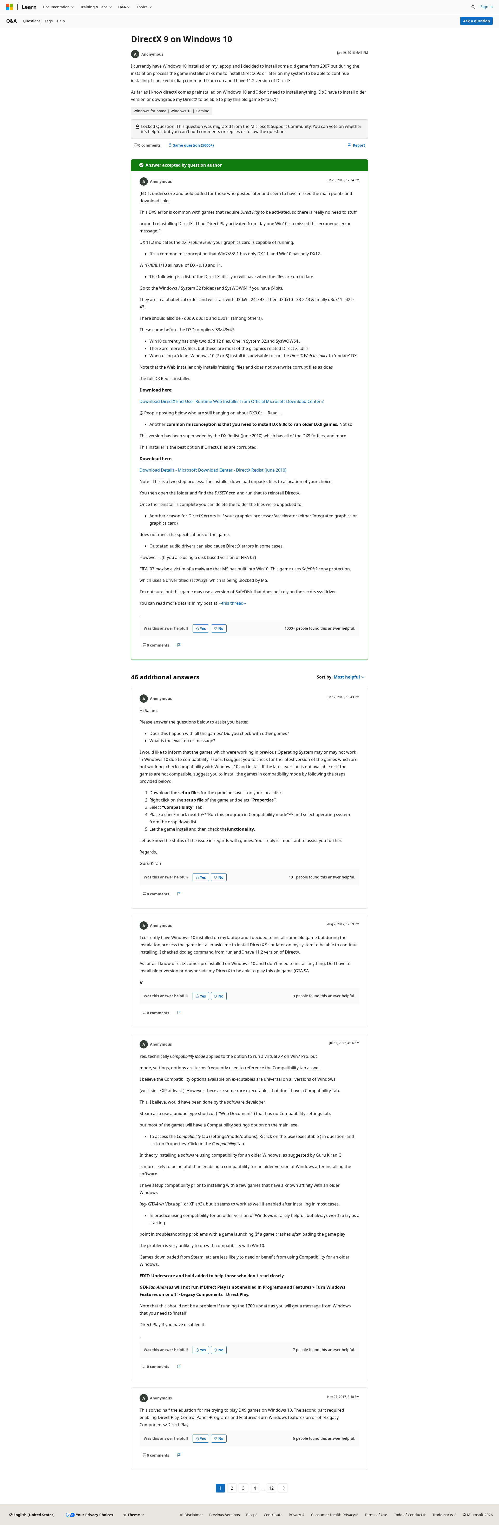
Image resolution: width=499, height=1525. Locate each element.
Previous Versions (224, 1514)
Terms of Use (376, 1514)
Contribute (273, 1514)
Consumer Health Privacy (333, 1514)
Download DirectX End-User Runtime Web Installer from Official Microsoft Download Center (230, 401)
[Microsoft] (9, 7)
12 (271, 1488)
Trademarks (442, 1514)
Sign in (487, 6)
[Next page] (282, 1488)
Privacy (295, 1514)
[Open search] (473, 7)
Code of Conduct (407, 1514)
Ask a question (476, 20)
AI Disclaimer (191, 1514)
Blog (250, 1514)
